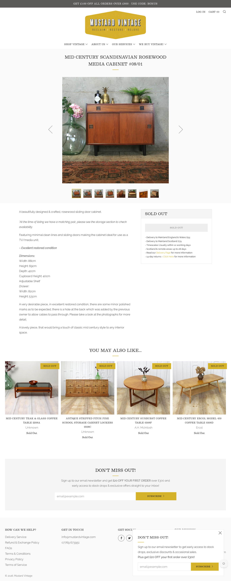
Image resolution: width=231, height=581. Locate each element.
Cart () (214, 12)
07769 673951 (70, 542)
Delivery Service (15, 537)
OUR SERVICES (122, 44)
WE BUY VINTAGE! (151, 44)
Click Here (168, 256)
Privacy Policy (14, 559)
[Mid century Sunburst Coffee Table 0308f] (143, 387)
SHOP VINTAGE (74, 44)
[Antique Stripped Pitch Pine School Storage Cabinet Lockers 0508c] (87, 387)
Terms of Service (16, 564)
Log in (200, 12)
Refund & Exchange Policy (22, 542)
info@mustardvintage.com (79, 537)
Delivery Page (163, 252)
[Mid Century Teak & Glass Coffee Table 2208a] (31, 387)
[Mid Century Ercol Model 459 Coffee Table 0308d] (199, 387)
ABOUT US (98, 44)
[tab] (76, 193)
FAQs (8, 548)
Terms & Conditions (17, 553)
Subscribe (154, 496)
